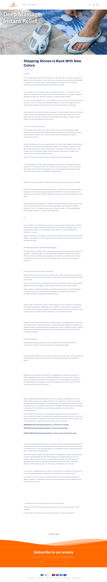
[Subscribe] (66, 562)
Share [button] (27, 73)
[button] (90, 5)
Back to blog (54, 534)
